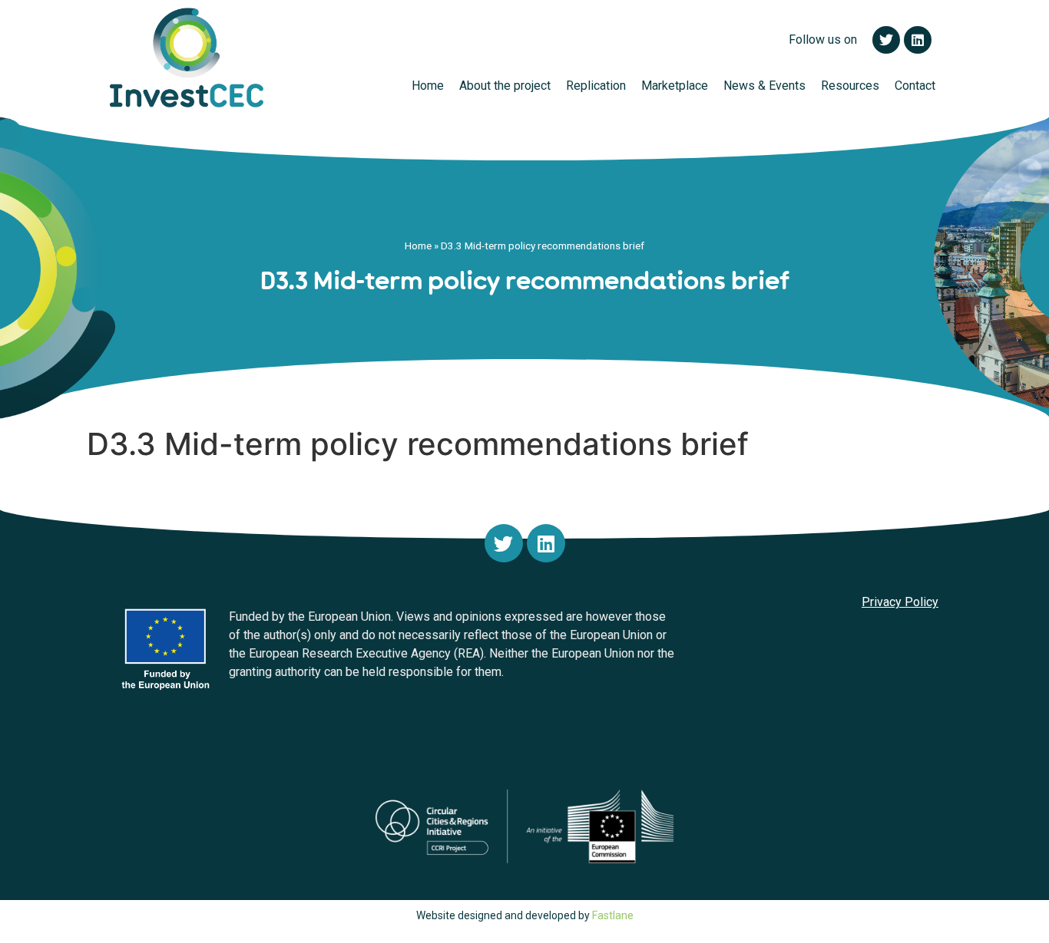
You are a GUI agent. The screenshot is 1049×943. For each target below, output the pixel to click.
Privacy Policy (900, 602)
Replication (596, 85)
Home (428, 85)
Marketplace (674, 85)
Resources (850, 85)
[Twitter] (504, 543)
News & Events (764, 85)
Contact (915, 85)
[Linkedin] (546, 543)
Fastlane (613, 915)
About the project (505, 85)
